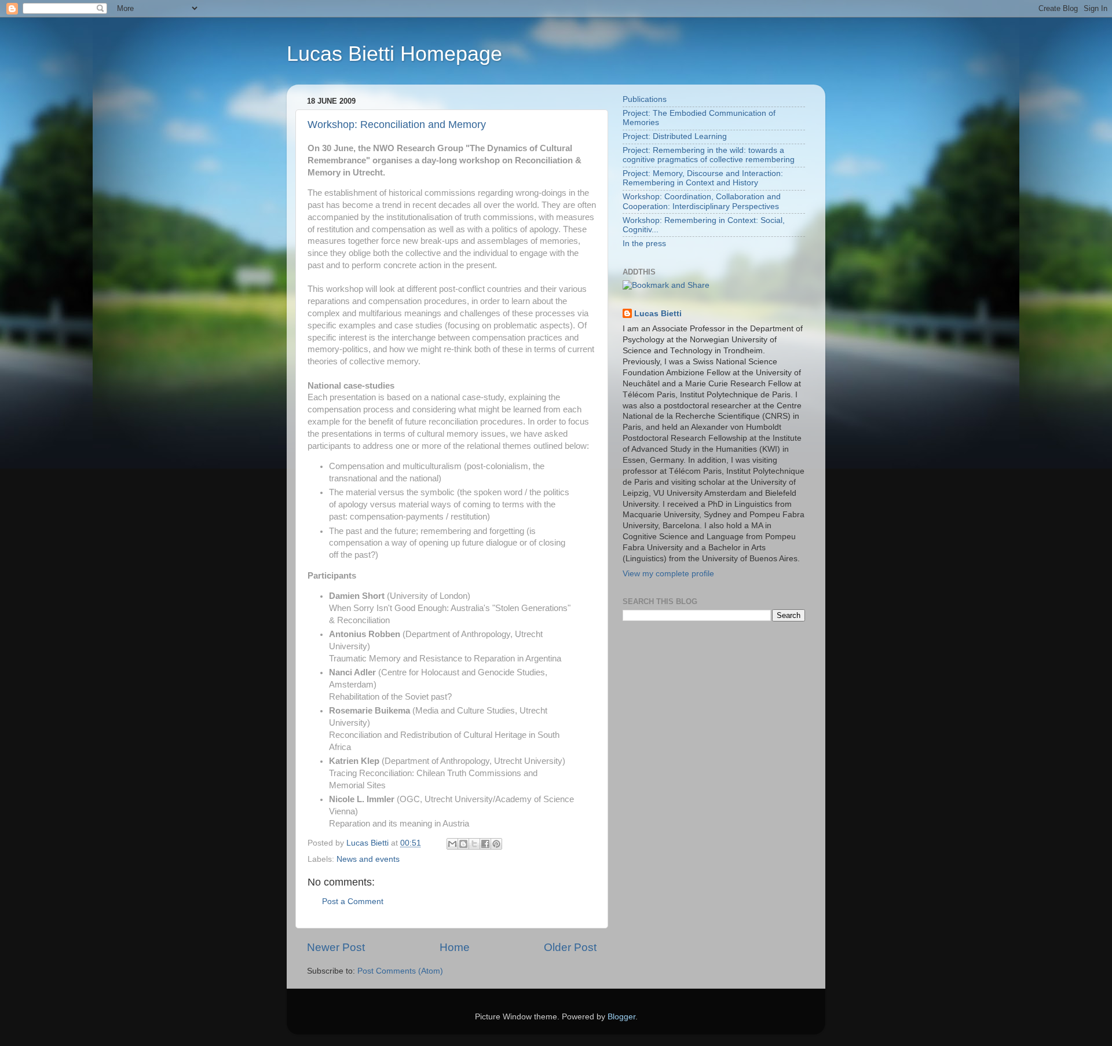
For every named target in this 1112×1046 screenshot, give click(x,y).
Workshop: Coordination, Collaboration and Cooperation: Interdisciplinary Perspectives (702, 201)
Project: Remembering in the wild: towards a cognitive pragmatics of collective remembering (709, 155)
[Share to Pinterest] (496, 844)
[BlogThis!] (463, 844)
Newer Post (336, 947)
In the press (644, 243)
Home (455, 947)
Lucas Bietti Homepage (394, 53)
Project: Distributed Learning (675, 136)
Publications (645, 99)
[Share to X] (474, 844)
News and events (368, 859)
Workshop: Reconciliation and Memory (397, 124)
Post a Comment (352, 901)
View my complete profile (668, 573)
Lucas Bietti (658, 313)
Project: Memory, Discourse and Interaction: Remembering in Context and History (703, 178)
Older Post (570, 947)
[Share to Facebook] (485, 844)
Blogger (621, 1016)
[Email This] (452, 844)
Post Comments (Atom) (400, 971)
